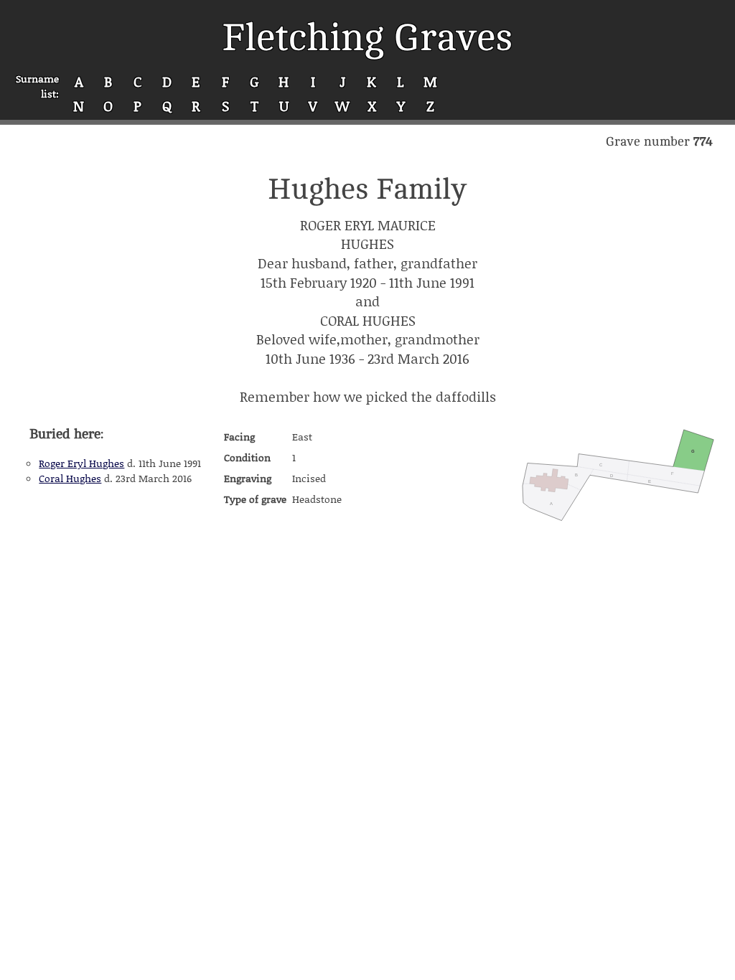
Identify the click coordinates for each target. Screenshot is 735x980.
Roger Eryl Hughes (81, 463)
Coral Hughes (70, 478)
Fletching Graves (367, 38)
